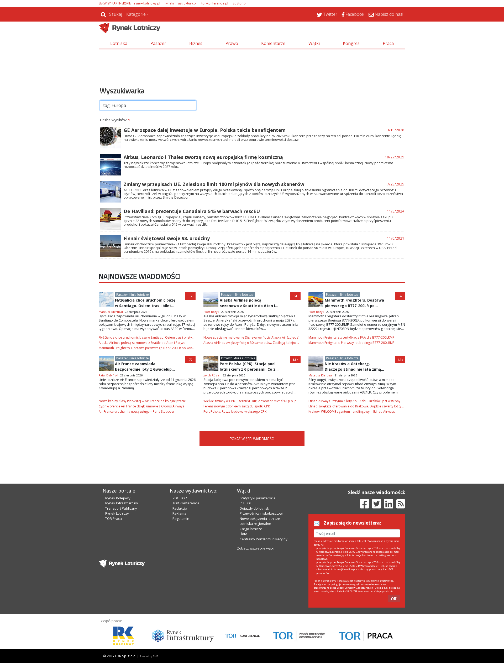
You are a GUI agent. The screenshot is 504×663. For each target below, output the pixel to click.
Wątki (314, 43)
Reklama (179, 513)
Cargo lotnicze (251, 528)
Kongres (351, 43)
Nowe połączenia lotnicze (260, 518)
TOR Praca (113, 518)
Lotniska (118, 43)
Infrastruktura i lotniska (238, 358)
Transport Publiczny (121, 508)
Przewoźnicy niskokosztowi (261, 513)
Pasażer (158, 43)
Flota (243, 533)
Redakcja (179, 508)
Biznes (195, 43)
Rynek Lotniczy (117, 513)
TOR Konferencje (186, 503)
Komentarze (273, 43)
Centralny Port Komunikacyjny (263, 539)
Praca (388, 43)
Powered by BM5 (149, 656)
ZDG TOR (179, 498)
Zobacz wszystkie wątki (255, 548)
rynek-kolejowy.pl (147, 3)
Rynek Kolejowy (117, 498)
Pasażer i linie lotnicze (132, 294)
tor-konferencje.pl (214, 3)
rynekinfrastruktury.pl (181, 3)
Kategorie (136, 14)
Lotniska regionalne (255, 523)
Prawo (231, 43)
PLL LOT (246, 503)
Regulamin (180, 518)
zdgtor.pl (239, 3)
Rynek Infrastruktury (121, 503)
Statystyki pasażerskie (258, 498)
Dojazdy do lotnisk (254, 508)
